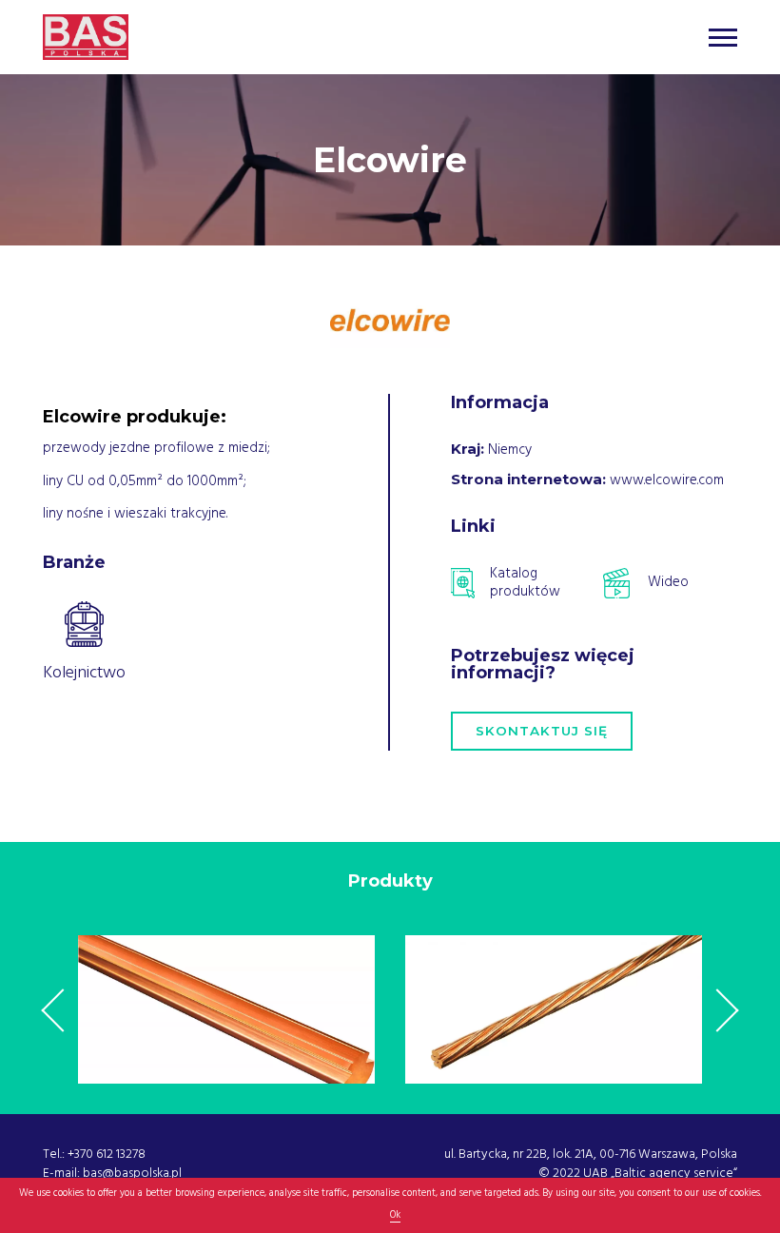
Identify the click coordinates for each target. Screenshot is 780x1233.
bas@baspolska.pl (132, 1173)
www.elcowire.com (667, 480)
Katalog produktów (525, 583)
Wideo (668, 582)
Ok (395, 1215)
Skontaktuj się (542, 730)
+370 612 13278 (107, 1154)
